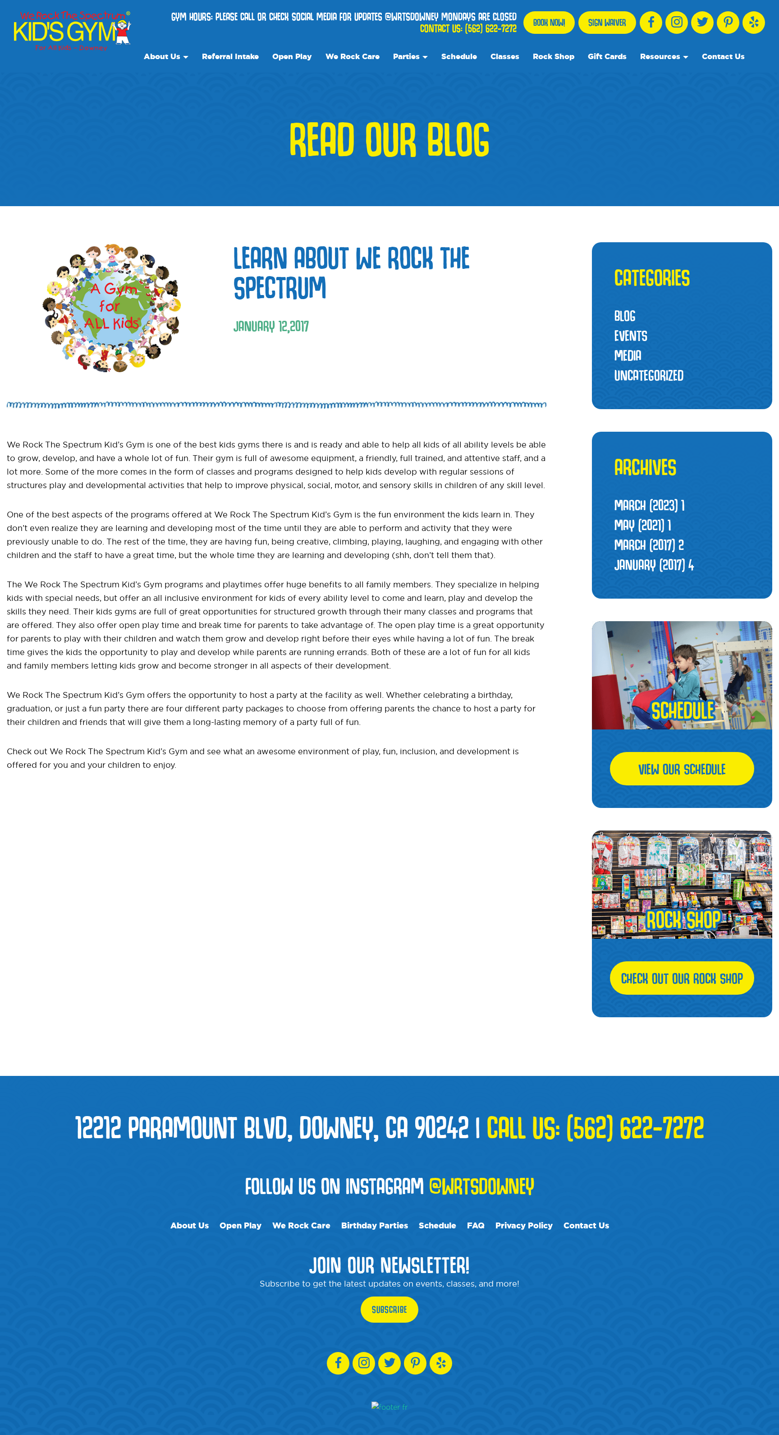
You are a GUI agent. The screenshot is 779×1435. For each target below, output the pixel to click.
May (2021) (642, 524)
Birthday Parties (374, 1225)
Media (628, 355)
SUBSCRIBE (389, 1309)
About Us (162, 56)
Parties (406, 56)
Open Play (292, 56)
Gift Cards (607, 56)
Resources (660, 56)
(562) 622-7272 (491, 28)
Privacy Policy (524, 1225)
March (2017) (649, 544)
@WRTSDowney (481, 1185)
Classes (504, 56)
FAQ (476, 1225)
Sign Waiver (607, 22)
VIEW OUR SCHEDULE (682, 768)
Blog (625, 315)
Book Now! (549, 22)
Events (630, 335)
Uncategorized (648, 374)
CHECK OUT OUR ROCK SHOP (682, 978)
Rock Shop (553, 56)
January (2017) (654, 564)
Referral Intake (230, 56)
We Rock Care (352, 56)
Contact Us (723, 56)
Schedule (459, 56)
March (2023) (649, 504)
